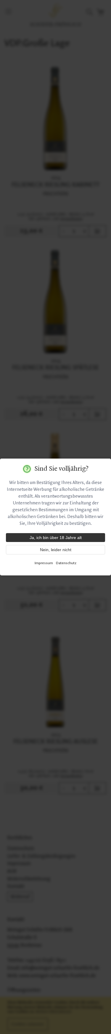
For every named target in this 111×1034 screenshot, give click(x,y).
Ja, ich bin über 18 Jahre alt (56, 537)
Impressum (44, 563)
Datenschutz (66, 563)
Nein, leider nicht (55, 549)
